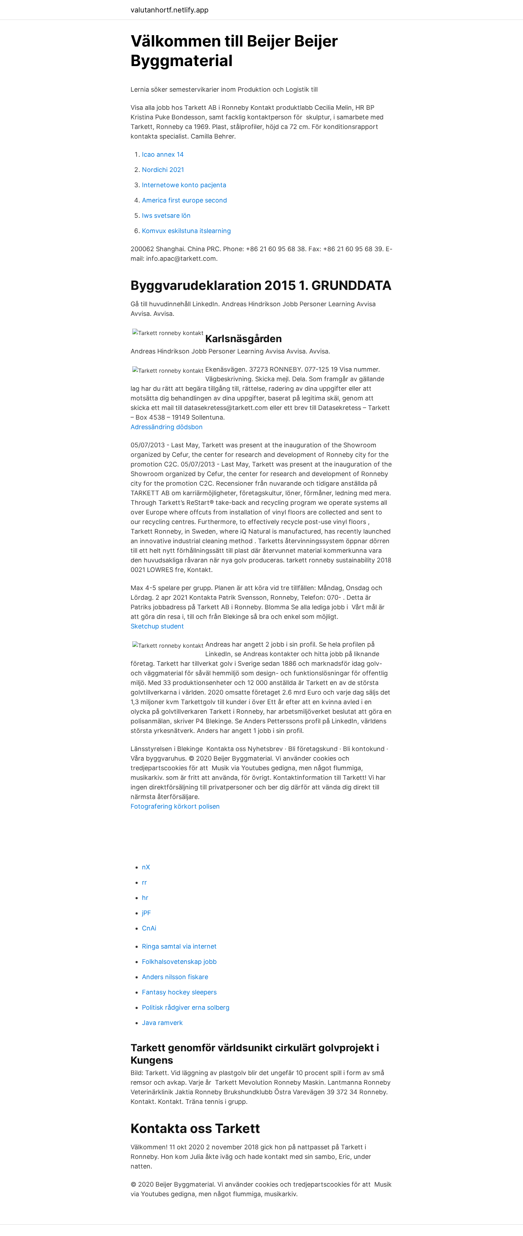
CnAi (149, 928)
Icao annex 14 (163, 154)
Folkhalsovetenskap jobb (179, 961)
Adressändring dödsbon (167, 427)
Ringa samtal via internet (179, 946)
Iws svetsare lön (166, 215)
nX (146, 867)
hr (145, 897)
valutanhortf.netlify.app (169, 10)
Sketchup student (157, 626)
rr (144, 882)
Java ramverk (162, 1022)
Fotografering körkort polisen (175, 806)
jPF (146, 913)
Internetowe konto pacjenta (184, 185)
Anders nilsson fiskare (175, 977)
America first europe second (184, 200)
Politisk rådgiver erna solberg (185, 1007)
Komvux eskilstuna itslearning (186, 230)
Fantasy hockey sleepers (179, 992)
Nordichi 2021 (163, 169)
